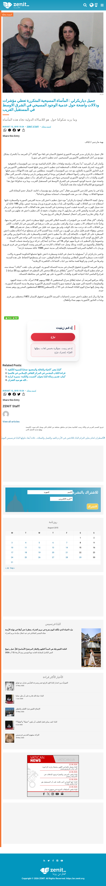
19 (39, 552)
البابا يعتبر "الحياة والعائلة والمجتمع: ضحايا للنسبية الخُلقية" (35, 369)
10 (12, 548)
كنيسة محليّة (7, 14)
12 (39, 548)
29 (80, 557)
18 (26, 552)
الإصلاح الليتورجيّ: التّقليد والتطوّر (28, 709)
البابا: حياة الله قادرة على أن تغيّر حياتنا (30, 696)
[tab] (40, 759)
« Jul (7, 568)
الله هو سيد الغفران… (18, 380)
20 (53, 552)
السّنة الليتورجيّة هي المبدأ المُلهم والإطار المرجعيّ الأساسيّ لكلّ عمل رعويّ (36, 649)
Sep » (12, 568)
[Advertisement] (53, 464)
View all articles (11, 421)
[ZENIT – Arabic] (29, 5)
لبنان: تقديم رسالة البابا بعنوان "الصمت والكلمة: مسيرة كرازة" (37, 376)
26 (39, 557)
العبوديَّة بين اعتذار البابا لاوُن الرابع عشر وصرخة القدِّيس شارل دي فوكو (42, 683)
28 (67, 557)
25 (26, 557)
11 (26, 548)
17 (12, 552)
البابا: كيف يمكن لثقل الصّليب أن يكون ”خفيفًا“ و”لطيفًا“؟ (36, 722)
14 (67, 548)
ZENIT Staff (33, 127)
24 (12, 557)
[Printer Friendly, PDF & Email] (11, 317)
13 (53, 548)
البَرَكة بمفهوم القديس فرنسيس (27, 735)
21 (67, 552)
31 (12, 562)
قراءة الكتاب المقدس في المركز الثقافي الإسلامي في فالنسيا (36, 373)
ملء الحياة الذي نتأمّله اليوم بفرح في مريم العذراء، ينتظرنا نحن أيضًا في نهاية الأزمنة (39, 630)
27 (53, 557)
